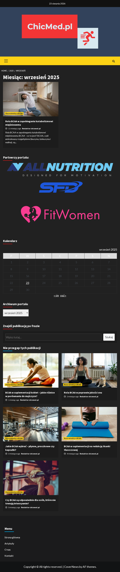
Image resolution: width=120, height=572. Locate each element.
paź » (63, 295)
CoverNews (71, 566)
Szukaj (109, 337)
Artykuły (9, 543)
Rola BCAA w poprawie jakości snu (83, 392)
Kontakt (9, 555)
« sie (56, 295)
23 (27, 283)
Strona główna (12, 537)
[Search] (113, 61)
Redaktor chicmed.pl (31, 128)
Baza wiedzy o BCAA (14, 113)
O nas (8, 549)
